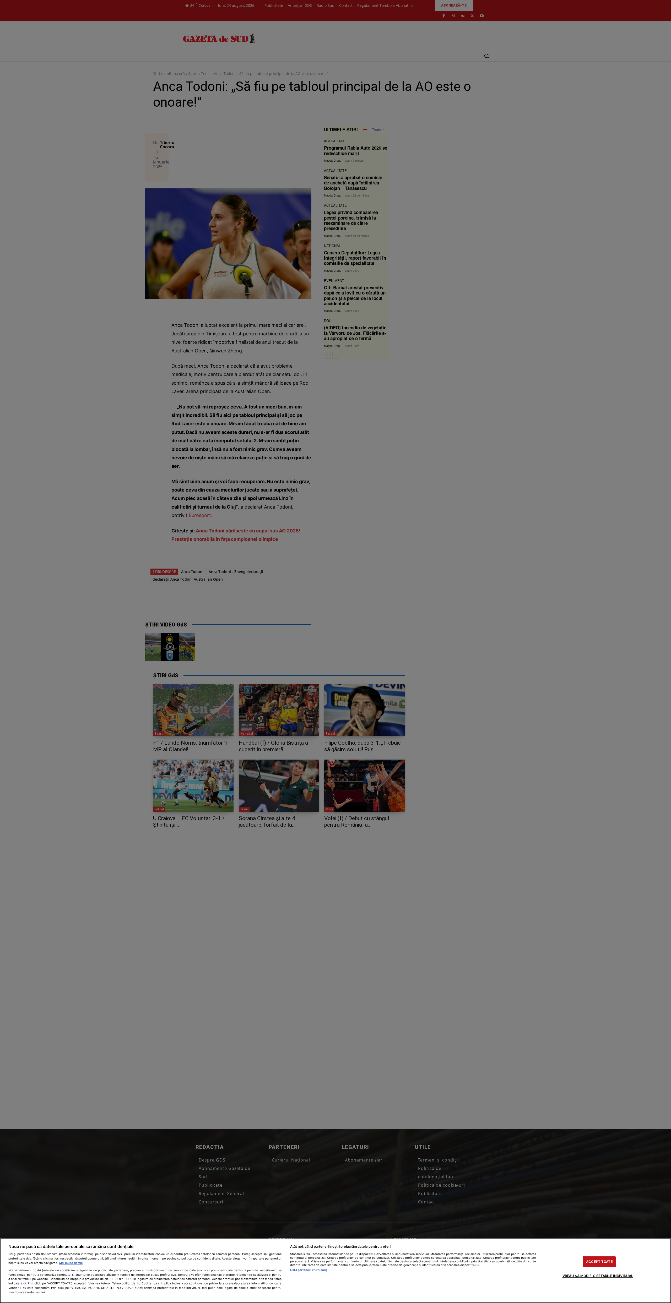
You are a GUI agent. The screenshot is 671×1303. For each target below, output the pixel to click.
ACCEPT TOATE (599, 1262)
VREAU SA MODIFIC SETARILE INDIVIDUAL (597, 1276)
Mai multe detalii (71, 1263)
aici (23, 1283)
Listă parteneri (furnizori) (308, 1270)
